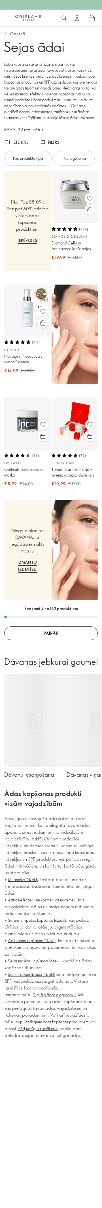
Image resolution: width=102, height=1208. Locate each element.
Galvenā (17, 33)
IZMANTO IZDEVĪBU (27, 566)
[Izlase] (90, 198)
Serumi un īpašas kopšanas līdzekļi (37, 920)
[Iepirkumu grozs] (92, 18)
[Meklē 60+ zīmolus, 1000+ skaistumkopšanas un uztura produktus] (64, 18)
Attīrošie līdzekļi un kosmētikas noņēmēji (41, 900)
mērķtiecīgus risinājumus (38, 1028)
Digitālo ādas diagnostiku (54, 994)
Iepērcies (27, 240)
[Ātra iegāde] (90, 210)
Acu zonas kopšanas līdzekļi (32, 940)
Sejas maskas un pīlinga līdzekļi (34, 961)
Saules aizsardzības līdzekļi (31, 974)
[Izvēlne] (7, 18)
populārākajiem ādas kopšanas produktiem (52, 1021)
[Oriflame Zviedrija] (28, 18)
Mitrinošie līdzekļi (23, 879)
